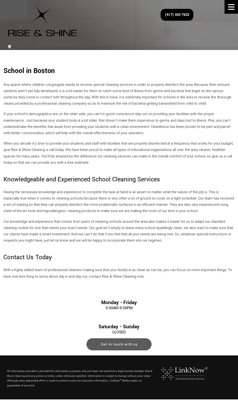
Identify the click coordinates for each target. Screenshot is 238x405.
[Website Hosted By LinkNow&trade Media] (184, 373)
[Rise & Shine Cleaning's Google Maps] (9, 47)
